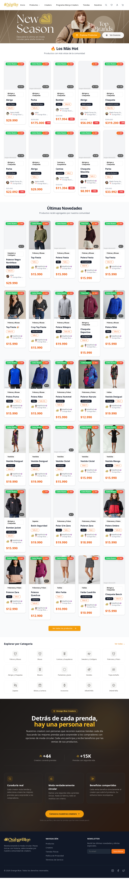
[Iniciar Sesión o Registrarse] (117, 5)
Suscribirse (118, 851)
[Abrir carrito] (122, 5)
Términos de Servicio (54, 860)
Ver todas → (120, 644)
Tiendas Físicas (52, 851)
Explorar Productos (88, 35)
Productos (33, 5)
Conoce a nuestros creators (63, 813)
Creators (49, 847)
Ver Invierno (115, 35)
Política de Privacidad (55, 855)
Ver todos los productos (62, 628)
